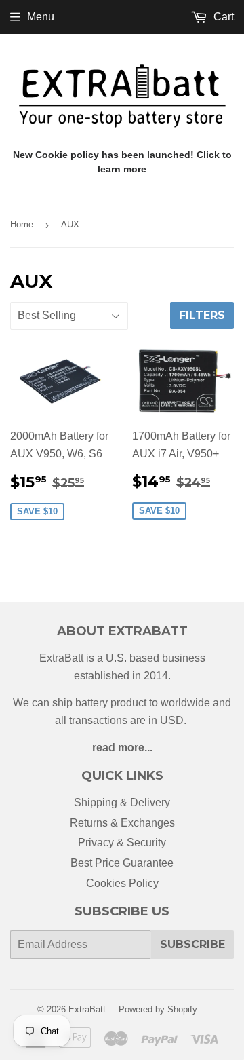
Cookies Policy (122, 883)
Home (21, 224)
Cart (222, 16)
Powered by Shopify (158, 1009)
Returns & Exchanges (122, 823)
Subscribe (192, 944)
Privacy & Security (122, 842)
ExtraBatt (87, 1009)
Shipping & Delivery (122, 802)
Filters (202, 315)
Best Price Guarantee (122, 863)
